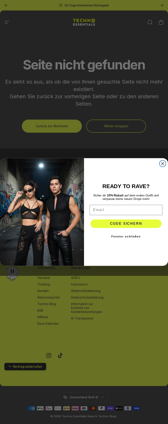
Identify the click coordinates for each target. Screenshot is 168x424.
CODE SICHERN (126, 223)
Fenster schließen (126, 236)
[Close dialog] (162, 163)
